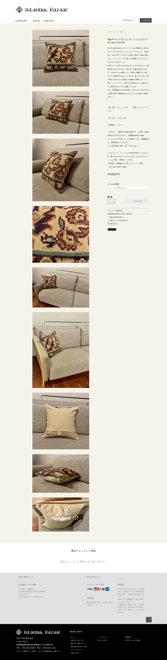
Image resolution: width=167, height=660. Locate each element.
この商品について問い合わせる (118, 220)
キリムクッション (113, 31)
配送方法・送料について (78, 643)
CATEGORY (21, 21)
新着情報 (128, 637)
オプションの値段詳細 (115, 210)
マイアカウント (127, 20)
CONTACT (49, 21)
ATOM (104, 640)
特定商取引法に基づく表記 (79, 646)
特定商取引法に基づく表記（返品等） (120, 214)
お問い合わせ (75, 653)
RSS (99, 640)
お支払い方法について (77, 640)
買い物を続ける (113, 224)
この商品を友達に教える (116, 217)
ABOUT (37, 21)
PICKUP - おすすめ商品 (132, 640)
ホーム (73, 637)
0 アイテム (147, 20)
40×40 (121, 31)
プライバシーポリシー (77, 649)
